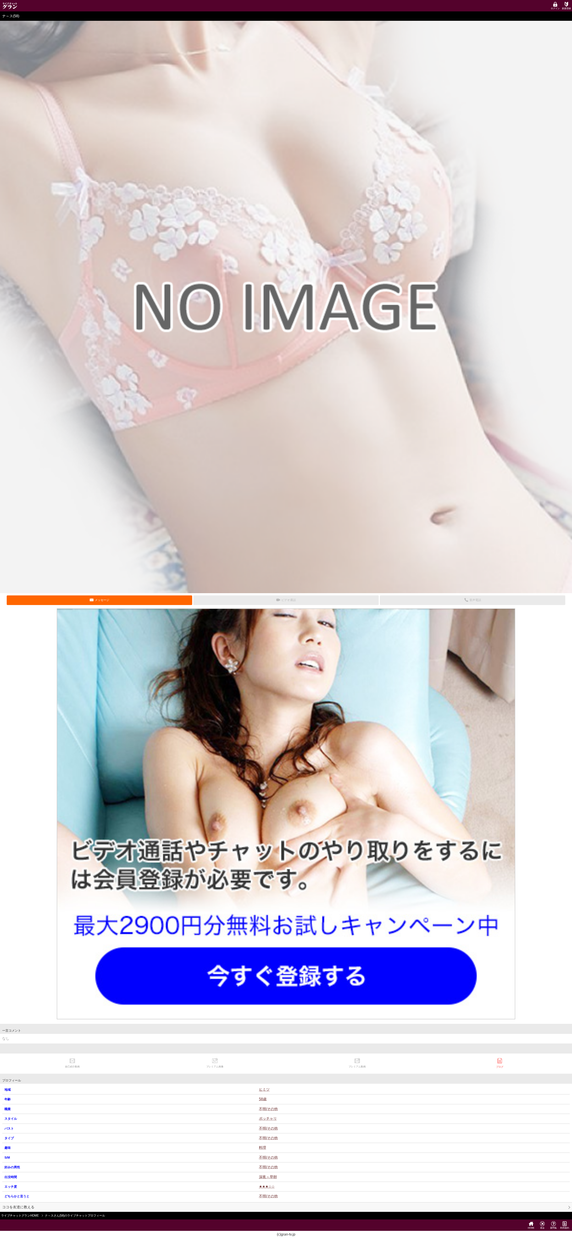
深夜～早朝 (268, 1177)
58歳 (263, 1099)
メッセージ (102, 600)
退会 (542, 1228)
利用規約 (564, 1228)
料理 (262, 1147)
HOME (531, 1228)
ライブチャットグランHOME (20, 1215)
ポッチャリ (268, 1118)
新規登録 (566, 8)
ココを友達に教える (18, 1207)
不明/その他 (268, 1109)
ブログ (499, 1066)
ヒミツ (264, 1089)
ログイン (555, 8)
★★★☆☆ (267, 1186)
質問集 (553, 1228)
